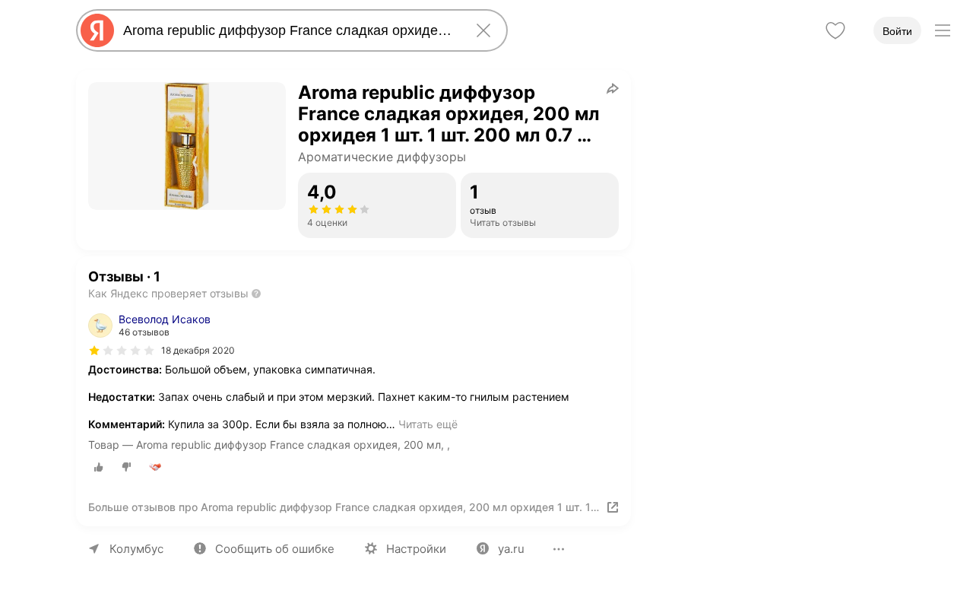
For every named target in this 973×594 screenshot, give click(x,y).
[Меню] (942, 30)
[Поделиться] (613, 88)
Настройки (416, 549)
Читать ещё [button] (428, 424)
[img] (121, 351)
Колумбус (136, 549)
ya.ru (511, 549)
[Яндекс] (97, 30)
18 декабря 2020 (198, 350)
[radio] (98, 467)
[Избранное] (835, 30)
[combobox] (289, 30)
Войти (897, 31)
